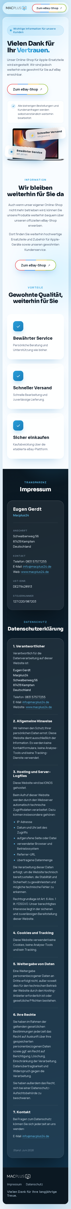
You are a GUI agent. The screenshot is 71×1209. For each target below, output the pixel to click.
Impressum (14, 1184)
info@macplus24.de (37, 566)
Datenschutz (34, 1184)
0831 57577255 (36, 561)
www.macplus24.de (35, 572)
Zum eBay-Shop (49, 8)
